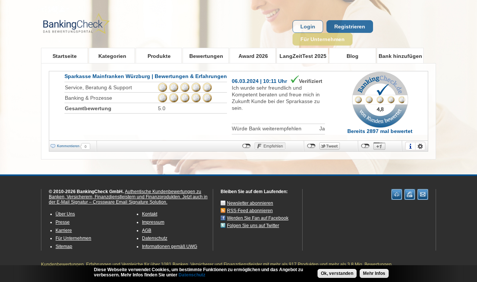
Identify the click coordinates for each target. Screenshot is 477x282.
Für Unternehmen (322, 39)
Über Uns (65, 214)
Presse (63, 222)
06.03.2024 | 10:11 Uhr (259, 81)
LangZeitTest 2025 (301, 56)
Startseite (65, 56)
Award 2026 (249, 56)
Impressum (153, 222)
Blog (352, 56)
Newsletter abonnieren (250, 203)
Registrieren (349, 27)
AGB (146, 230)
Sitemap (64, 246)
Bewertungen (203, 56)
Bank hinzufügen (400, 56)
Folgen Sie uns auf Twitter (253, 225)
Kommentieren (68, 146)
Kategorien (107, 56)
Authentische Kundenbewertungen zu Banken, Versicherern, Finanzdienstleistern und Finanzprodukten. (125, 194)
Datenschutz (154, 238)
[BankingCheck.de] (97, 37)
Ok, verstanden (337, 273)
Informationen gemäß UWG (169, 246)
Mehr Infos (374, 273)
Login (307, 27)
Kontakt (149, 214)
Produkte (153, 56)
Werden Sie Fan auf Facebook (257, 218)
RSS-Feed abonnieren (250, 210)
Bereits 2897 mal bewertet (380, 131)
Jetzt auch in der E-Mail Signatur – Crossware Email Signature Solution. (128, 199)
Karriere (64, 230)
